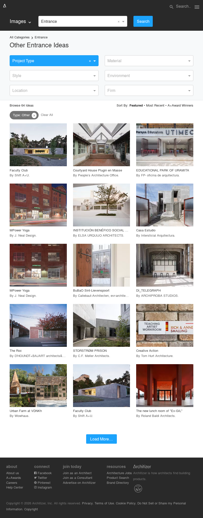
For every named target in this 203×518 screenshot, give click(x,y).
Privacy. (88, 503)
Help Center (14, 487)
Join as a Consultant (77, 477)
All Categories (20, 37)
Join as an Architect (77, 472)
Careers (11, 482)
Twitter (42, 477)
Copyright (31, 509)
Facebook (44, 472)
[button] (34, 115)
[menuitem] (21, 21)
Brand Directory (118, 482)
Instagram (44, 487)
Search (143, 21)
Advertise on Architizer (79, 482)
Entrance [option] (49, 21)
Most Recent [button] (155, 105)
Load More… (101, 439)
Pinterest (44, 482)
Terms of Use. (105, 503)
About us (12, 472)
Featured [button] (136, 105)
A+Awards (13, 477)
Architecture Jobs (119, 472)
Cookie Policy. (126, 503)
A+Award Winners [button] (180, 105)
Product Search (118, 477)
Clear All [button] (47, 114)
